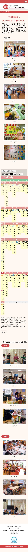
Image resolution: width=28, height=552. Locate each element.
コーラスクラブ (14, 190)
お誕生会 (10, 187)
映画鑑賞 (19, 242)
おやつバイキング (3, 282)
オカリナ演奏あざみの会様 (7, 195)
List (14, 171)
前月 (4, 171)
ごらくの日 (10, 229)
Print (15, 174)
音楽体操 (19, 210)
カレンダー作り (19, 187)
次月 (8, 171)
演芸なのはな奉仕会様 (3, 250)
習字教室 (7, 212)
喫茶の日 (23, 187)
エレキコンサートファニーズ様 (19, 281)
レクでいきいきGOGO (19, 229)
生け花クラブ (3, 189)
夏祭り (10, 211)
